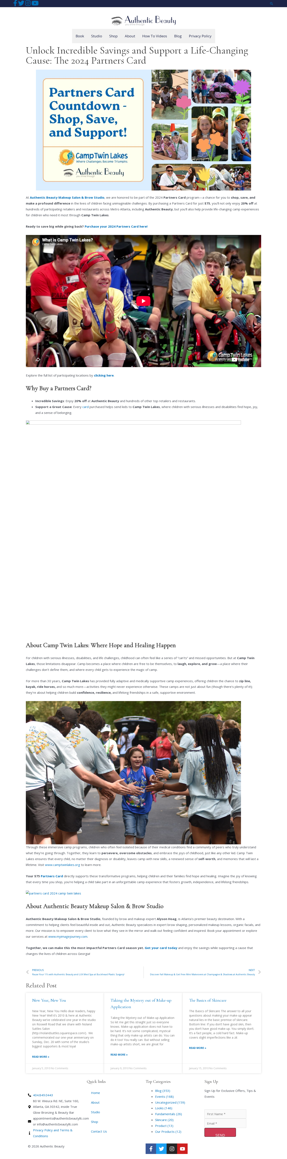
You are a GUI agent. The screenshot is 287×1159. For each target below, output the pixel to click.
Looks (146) (163, 1108)
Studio (95, 1112)
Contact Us (99, 1131)
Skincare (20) (164, 1120)
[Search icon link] (272, 4)
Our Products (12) (168, 1131)
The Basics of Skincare (207, 1000)
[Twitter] (161, 1148)
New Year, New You (49, 1000)
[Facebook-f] (151, 1148)
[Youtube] (182, 1148)
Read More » (40, 1057)
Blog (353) (162, 1091)
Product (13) (164, 1126)
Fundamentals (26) (168, 1114)
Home (95, 1093)
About (95, 1102)
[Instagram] (172, 1148)
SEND (220, 1135)
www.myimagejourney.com (67, 936)
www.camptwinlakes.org (62, 865)
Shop (94, 1122)
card (85, 407)
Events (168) (164, 1096)
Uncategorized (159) (170, 1102)
